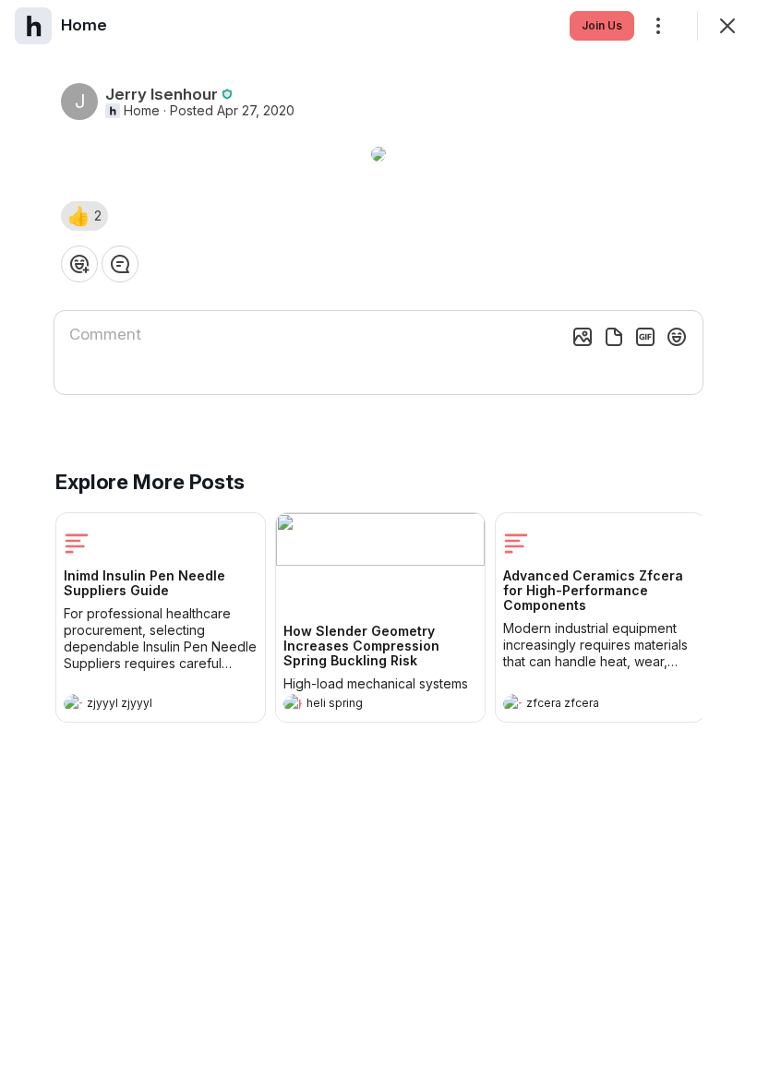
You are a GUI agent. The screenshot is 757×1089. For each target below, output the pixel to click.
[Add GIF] (645, 337)
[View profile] (73, 703)
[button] (84, 216)
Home (142, 110)
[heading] (142, 705)
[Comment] (120, 263)
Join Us (602, 25)
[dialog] (378, 544)
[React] (79, 263)
